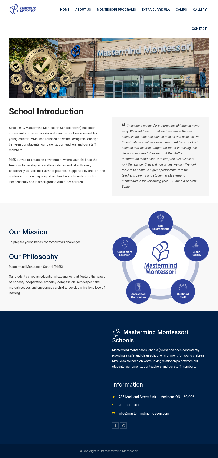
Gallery (200, 9)
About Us (83, 9)
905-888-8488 (129, 405)
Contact (199, 29)
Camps (181, 9)
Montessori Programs (116, 9)
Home (64, 9)
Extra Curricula (156, 9)
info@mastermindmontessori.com (144, 413)
